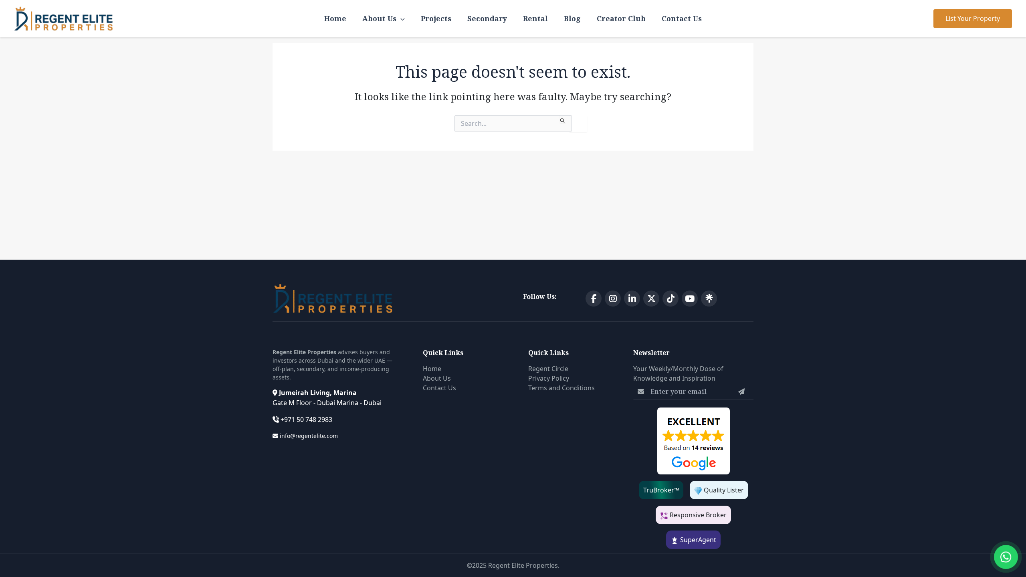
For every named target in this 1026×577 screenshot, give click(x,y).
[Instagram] (613, 299)
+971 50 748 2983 (306, 419)
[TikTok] (670, 299)
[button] (972, 18)
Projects (436, 18)
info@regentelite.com (309, 436)
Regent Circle (548, 368)
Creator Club (621, 18)
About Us (379, 18)
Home (335, 18)
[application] (400, 19)
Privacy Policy (548, 378)
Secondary (487, 18)
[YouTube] (690, 299)
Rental (535, 18)
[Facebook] (594, 299)
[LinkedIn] (632, 299)
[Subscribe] (741, 391)
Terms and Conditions (561, 387)
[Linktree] (709, 299)
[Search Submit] (563, 119)
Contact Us (682, 18)
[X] (651, 299)
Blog (572, 18)
